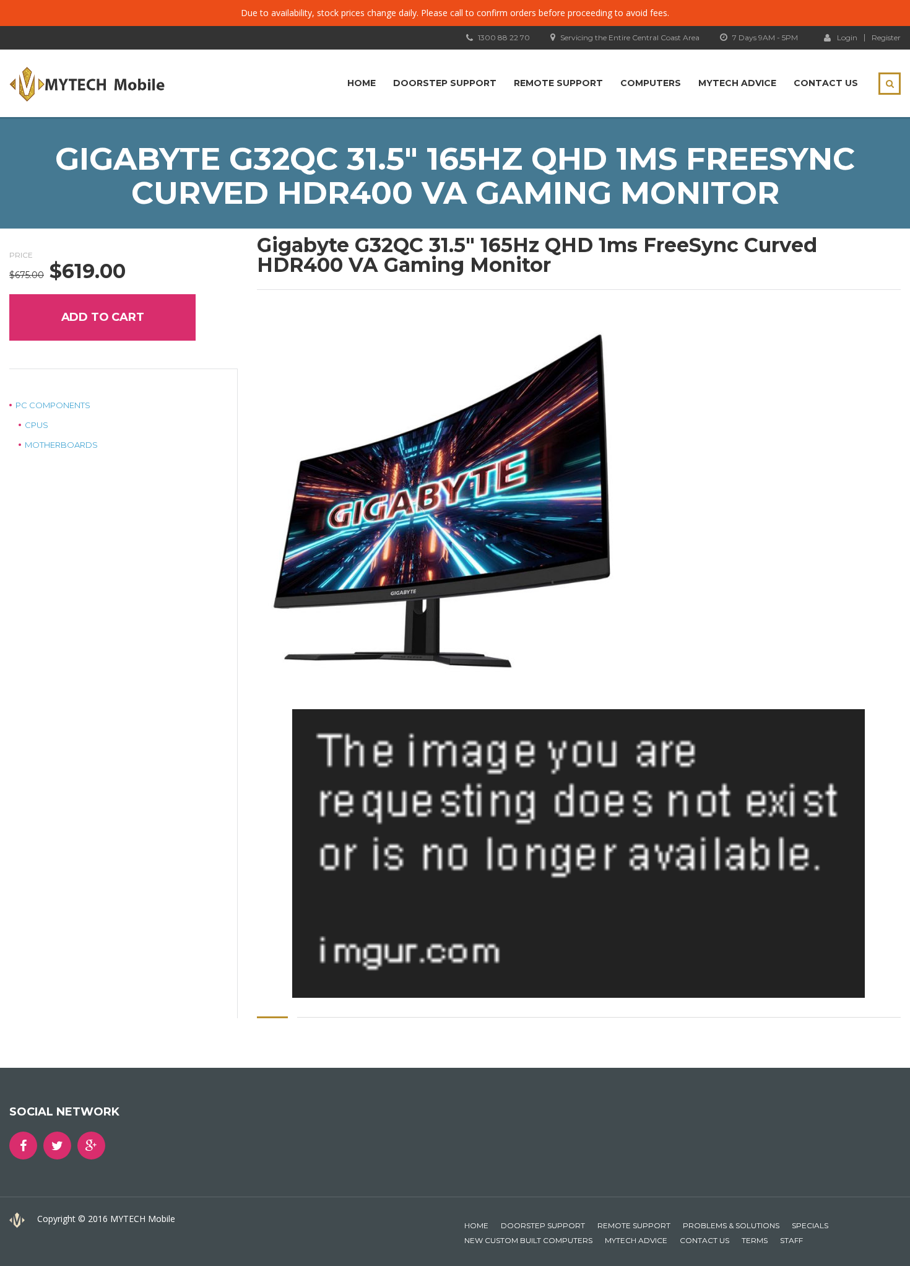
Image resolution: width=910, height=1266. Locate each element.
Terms (755, 1240)
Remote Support (558, 83)
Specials (810, 1225)
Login (847, 37)
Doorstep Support (444, 83)
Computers (650, 83)
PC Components (52, 405)
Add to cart (102, 317)
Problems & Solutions (731, 1225)
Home (361, 83)
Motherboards (61, 445)
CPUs (36, 425)
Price (21, 255)
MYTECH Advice (737, 83)
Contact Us (826, 83)
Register (886, 37)
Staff (791, 1240)
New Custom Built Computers (528, 1240)
